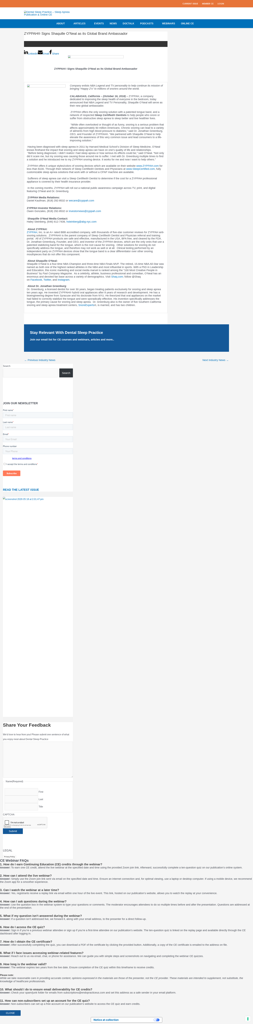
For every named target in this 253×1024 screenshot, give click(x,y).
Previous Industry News (39, 360)
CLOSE (10, 1013)
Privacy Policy (9, 857)
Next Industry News (215, 360)
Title (41, 806)
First (41, 792)
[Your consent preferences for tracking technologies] (248, 1019)
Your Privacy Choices (138, 1019)
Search (6, 366)
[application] (66, 23)
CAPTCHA (8, 814)
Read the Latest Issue (21, 489)
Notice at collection (106, 1019)
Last (41, 799)
